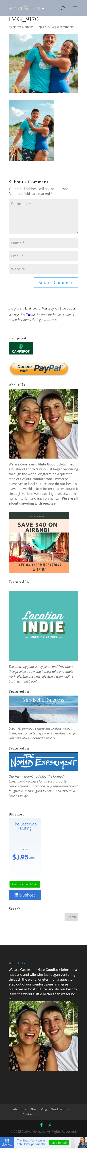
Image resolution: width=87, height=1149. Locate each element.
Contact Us (30, 1114)
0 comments (65, 27)
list (28, 315)
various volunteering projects (44, 493)
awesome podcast (50, 728)
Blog (33, 1109)
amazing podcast (27, 666)
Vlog (44, 1109)
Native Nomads (23, 27)
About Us (19, 1109)
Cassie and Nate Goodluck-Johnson (48, 464)
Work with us (60, 1109)
